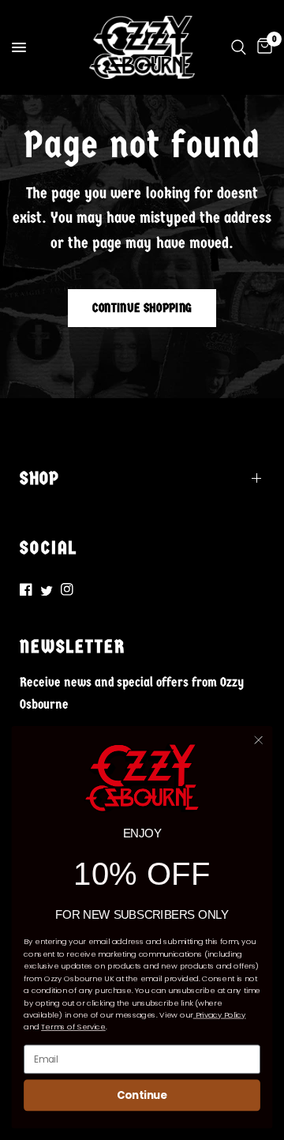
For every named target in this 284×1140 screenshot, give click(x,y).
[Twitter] (46, 590)
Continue (142, 1095)
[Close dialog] (258, 740)
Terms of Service (73, 1027)
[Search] (239, 47)
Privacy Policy (219, 1015)
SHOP (40, 478)
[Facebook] (26, 589)
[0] (262, 47)
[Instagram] (67, 589)
